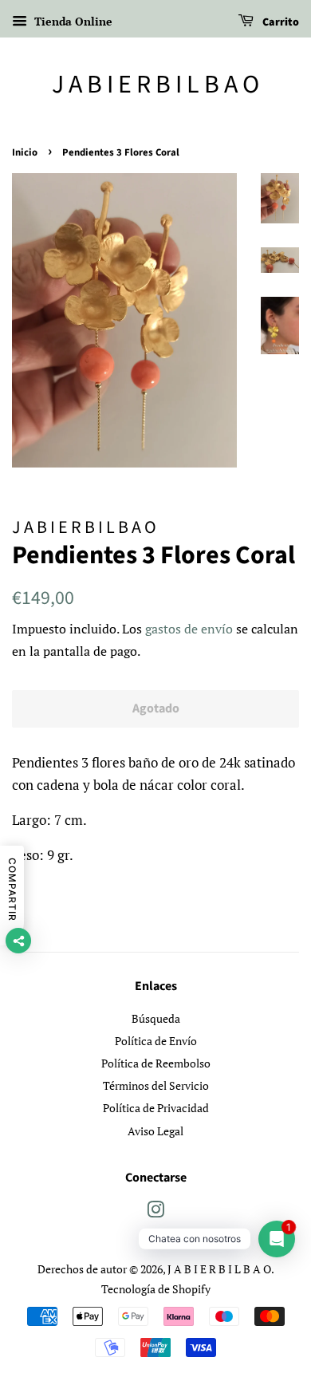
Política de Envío (156, 1040)
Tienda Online (71, 21)
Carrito (279, 22)
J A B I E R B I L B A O (155, 84)
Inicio (24, 152)
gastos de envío (189, 628)
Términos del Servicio (156, 1085)
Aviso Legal (155, 1130)
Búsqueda (156, 1018)
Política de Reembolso (156, 1063)
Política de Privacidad (156, 1107)
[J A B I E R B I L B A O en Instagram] (155, 1212)
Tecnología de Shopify (156, 1288)
